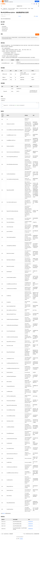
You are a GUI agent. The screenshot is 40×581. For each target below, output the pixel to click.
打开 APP (37, 1)
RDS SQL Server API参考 (23, 8)
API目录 (29, 8)
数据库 (32, 8)
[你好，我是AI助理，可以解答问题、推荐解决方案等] (34, 4)
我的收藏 (36, 16)
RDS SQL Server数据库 (11, 8)
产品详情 (19, 16)
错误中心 (3, 513)
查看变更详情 (30, 521)
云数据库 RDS (5, 8)
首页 (1, 8)
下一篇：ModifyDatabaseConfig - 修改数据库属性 (31, 533)
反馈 (21, 538)
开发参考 (17, 8)
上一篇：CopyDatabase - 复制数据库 (7, 533)
